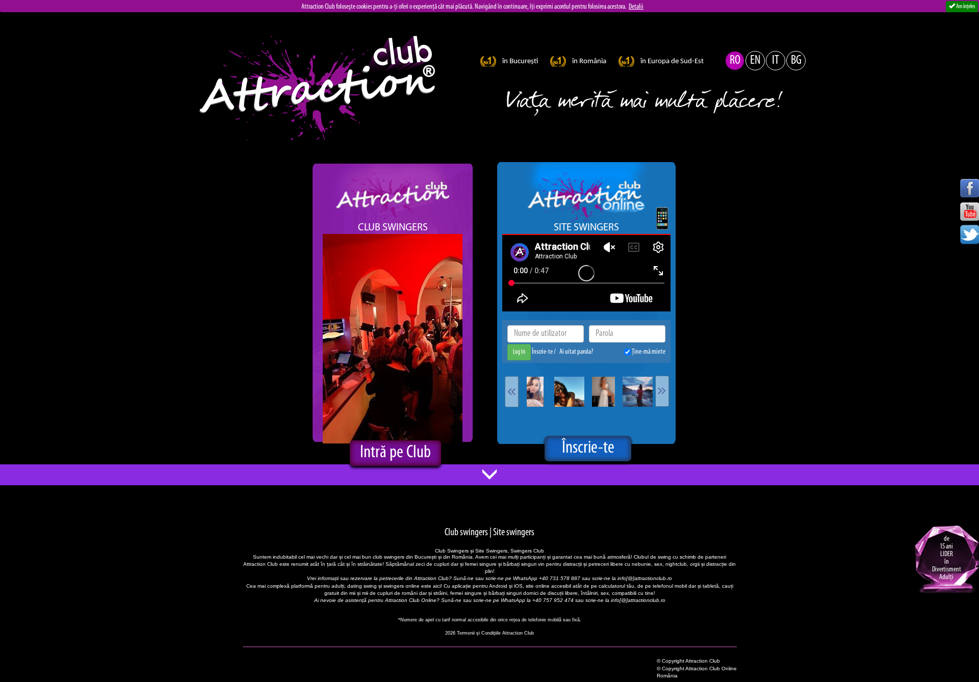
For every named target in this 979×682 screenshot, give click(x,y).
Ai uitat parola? (576, 352)
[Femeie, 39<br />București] (535, 392)
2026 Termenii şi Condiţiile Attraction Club (489, 633)
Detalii (636, 7)
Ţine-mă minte (648, 352)
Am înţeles (965, 7)
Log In (519, 352)
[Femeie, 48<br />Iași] (569, 392)
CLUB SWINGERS (393, 228)
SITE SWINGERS (586, 228)
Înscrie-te (543, 352)
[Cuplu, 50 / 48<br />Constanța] (638, 392)
